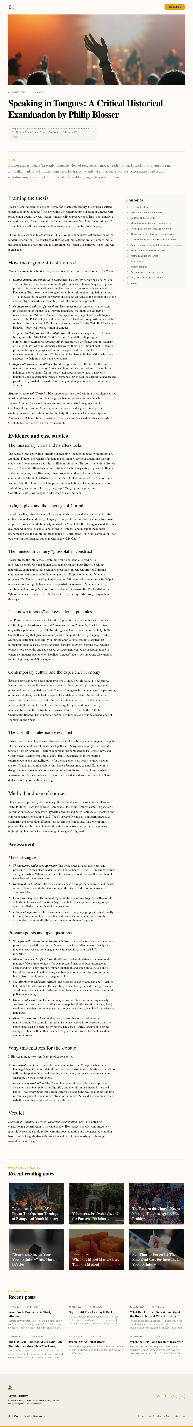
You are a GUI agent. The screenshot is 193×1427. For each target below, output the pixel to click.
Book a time (174, 6)
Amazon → (16, 137)
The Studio (132, 7)
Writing (145, 7)
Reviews (157, 7)
